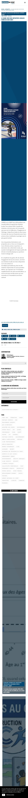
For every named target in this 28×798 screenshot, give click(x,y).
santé (19, 432)
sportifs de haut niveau (9, 454)
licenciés (13, 480)
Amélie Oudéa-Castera (8, 439)
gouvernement (20, 437)
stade (13, 432)
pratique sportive (7, 420)
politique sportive (7, 437)
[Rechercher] (25, 363)
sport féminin (17, 470)
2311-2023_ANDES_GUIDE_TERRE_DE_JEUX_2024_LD (12, 322)
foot (22, 466)
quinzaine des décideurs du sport (12, 451)
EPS (14, 429)
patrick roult (6, 429)
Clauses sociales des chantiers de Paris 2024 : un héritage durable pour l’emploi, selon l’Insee (13, 376)
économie (5, 483)
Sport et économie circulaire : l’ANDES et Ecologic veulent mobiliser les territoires (13, 380)
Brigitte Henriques (19, 458)
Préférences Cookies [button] (10, 794)
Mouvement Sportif (15, 684)
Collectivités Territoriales (13, 13)
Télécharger (5, 325)
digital (21, 473)
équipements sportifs (8, 422)
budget (12, 449)
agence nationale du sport (10, 478)
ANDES (5, 329)
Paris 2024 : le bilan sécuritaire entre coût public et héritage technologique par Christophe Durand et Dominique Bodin (12, 373)
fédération (13, 417)
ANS (16, 420)
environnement (6, 458)
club (18, 446)
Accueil (2, 9)
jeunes (19, 429)
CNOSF (21, 417)
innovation (5, 480)
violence (4, 475)
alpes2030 (4, 449)
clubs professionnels (8, 441)
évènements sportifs (8, 468)
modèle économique (8, 446)
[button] (4, 336)
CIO (9, 434)
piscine (4, 434)
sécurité (15, 461)
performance (6, 432)
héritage (19, 439)
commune (21, 480)
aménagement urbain (8, 456)
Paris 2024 (9, 329)
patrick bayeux (6, 470)
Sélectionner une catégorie (10, 409)
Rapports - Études (8, 685)
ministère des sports (8, 427)
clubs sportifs (6, 461)
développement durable (9, 473)
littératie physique (7, 463)
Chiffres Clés (12, 682)
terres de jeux (16, 329)
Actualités (7, 9)
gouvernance (21, 427)
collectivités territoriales (10, 466)
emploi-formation (7, 444)
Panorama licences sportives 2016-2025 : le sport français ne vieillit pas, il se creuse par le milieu (13, 690)
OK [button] (3, 794)
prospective (20, 468)
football (15, 434)
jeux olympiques (7, 424)
